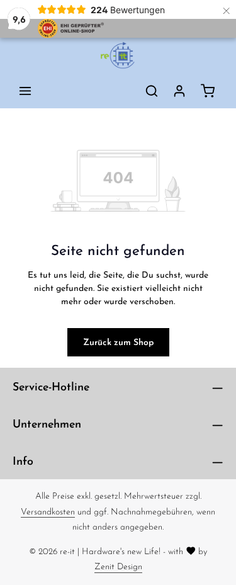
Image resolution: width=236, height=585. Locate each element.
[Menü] (25, 90)
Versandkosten (48, 511)
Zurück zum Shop (118, 342)
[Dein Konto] (179, 90)
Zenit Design (118, 566)
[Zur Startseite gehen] (117, 55)
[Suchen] (151, 90)
